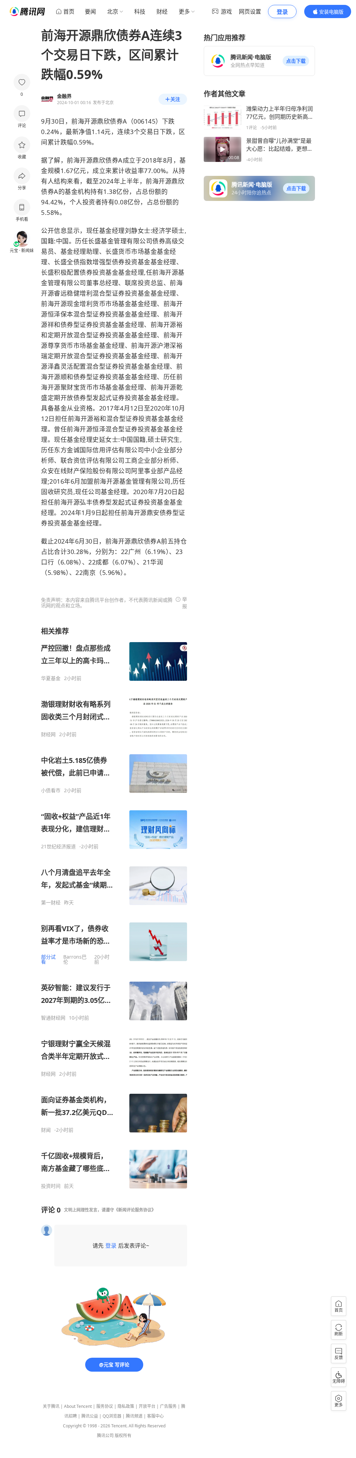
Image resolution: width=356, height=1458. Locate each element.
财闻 (46, 1130)
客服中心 (155, 1416)
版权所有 (123, 1435)
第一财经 (50, 902)
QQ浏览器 (112, 1416)
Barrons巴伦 (75, 959)
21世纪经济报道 (58, 846)
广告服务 (168, 1406)
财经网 (48, 734)
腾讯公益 (89, 1416)
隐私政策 (126, 1406)
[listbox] (114, 907)
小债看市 (50, 790)
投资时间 (50, 1186)
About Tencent (78, 1406)
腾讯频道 (134, 1416)
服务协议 (104, 1406)
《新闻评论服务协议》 (135, 1210)
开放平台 (147, 1406)
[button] (296, 61)
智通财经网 (53, 1017)
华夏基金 (50, 678)
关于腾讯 (51, 1406)
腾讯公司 (105, 1435)
